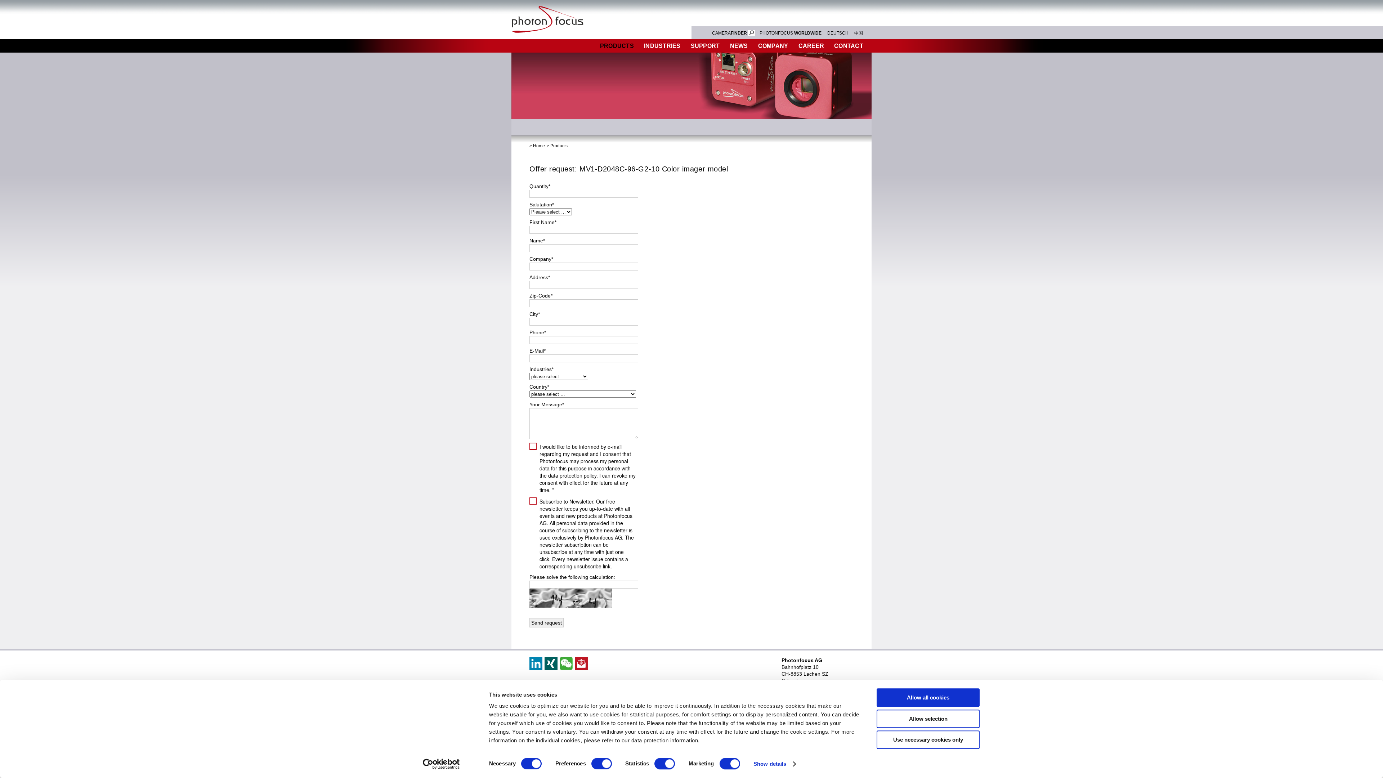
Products (617, 46)
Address (539, 277)
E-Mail (537, 351)
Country (539, 387)
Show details (769, 764)
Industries (662, 46)
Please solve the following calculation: (572, 577)
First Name (542, 222)
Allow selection (928, 719)
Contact (848, 46)
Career (811, 46)
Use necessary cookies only (928, 740)
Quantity (539, 186)
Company (773, 46)
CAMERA (729, 33)
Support (705, 46)
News (739, 46)
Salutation (541, 204)
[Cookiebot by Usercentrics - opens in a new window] (441, 764)
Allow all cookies (928, 697)
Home (539, 145)
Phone (537, 332)
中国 (858, 33)
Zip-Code (540, 296)
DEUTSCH (838, 33)
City (534, 314)
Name (537, 240)
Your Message (546, 404)
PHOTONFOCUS (791, 33)
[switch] (601, 763)
